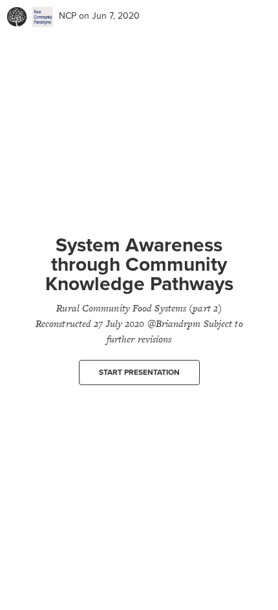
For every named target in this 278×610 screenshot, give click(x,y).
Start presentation (139, 372)
